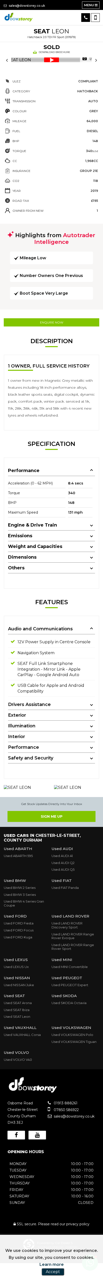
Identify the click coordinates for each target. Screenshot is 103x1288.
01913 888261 (65, 1103)
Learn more (52, 1264)
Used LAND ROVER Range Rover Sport (73, 947)
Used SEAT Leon (17, 1017)
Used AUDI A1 (62, 856)
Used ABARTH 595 (18, 856)
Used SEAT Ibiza (17, 1010)
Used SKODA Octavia (69, 1003)
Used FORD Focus (19, 930)
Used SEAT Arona (18, 1003)
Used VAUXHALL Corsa (22, 1035)
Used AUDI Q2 (63, 863)
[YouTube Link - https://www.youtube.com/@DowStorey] (37, 1135)
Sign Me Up (51, 816)
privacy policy (78, 1224)
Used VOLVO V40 (18, 1060)
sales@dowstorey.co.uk (26, 5)
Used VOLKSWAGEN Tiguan (74, 1042)
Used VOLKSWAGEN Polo (72, 1035)
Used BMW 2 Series (20, 888)
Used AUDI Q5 (63, 869)
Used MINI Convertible (70, 967)
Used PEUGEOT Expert (70, 985)
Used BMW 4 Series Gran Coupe (24, 903)
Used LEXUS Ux (16, 967)
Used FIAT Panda (65, 888)
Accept (53, 1271)
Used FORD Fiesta (19, 923)
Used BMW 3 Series (20, 895)
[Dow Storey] (19, 17)
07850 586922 (66, 1110)
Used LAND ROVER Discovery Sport (67, 925)
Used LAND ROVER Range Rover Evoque (73, 936)
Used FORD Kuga (18, 937)
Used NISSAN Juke (19, 985)
